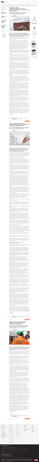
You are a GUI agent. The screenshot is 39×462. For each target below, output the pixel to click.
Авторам (15, 0)
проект (13, 351)
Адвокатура (14, 130)
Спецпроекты (30, 2)
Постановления (15, 56)
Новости (19, 2)
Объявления (33, 2)
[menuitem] (2, 5)
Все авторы (27, 0)
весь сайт (36, 2)
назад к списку (12, 314)
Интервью (27, 2)
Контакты (18, 0)
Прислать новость (27, 319)
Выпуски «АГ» (12, 0)
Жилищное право (18, 416)
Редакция (20, 0)
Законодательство (14, 416)
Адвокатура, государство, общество (19, 130)
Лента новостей (3, 7)
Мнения (24, 2)
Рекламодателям (23, 0)
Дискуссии (22, 2)
